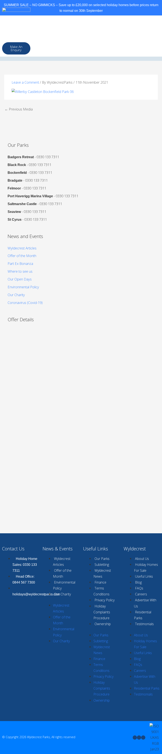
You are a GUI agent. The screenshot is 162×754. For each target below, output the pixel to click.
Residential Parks (142, 615)
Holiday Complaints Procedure (101, 612)
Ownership (102, 624)
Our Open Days (20, 279)
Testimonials (144, 624)
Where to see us (20, 271)
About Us (142, 558)
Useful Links (144, 576)
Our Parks (101, 558)
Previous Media (19, 109)
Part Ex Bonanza (20, 263)
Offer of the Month (22, 255)
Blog (138, 582)
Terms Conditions (101, 591)
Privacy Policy (104, 600)
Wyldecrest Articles (22, 248)
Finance (100, 582)
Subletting (101, 564)
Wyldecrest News (102, 573)
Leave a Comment (25, 82)
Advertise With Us (145, 603)
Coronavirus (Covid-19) (25, 302)
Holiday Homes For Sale (146, 567)
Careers (141, 594)
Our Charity (16, 294)
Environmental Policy (23, 286)
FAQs (139, 588)
